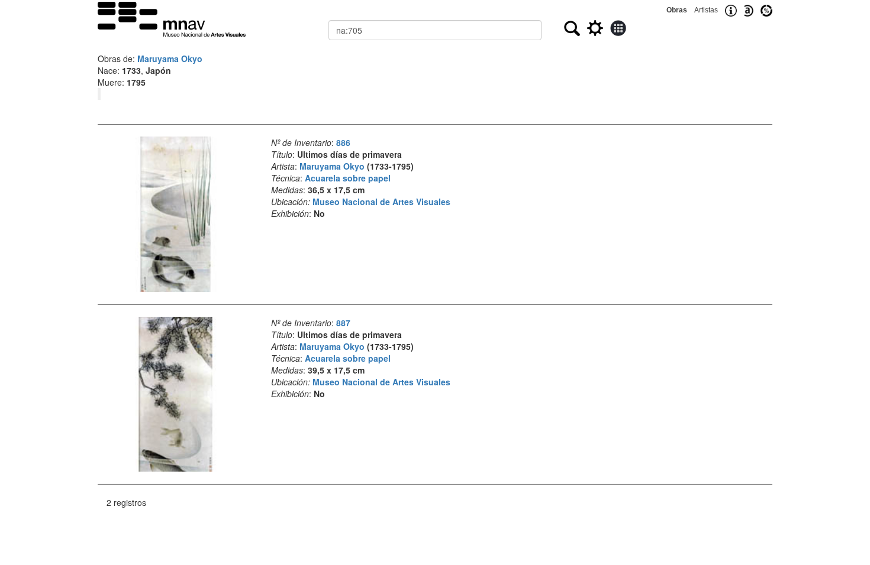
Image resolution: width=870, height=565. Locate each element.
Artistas (706, 10)
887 (343, 323)
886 (343, 142)
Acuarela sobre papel (348, 178)
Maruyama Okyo (169, 58)
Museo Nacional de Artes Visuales (381, 201)
